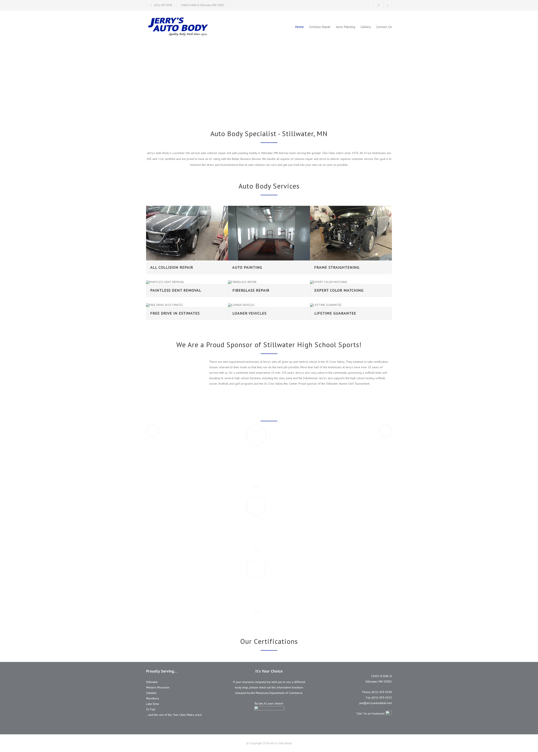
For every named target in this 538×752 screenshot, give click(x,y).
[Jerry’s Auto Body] (185, 26)
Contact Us (384, 27)
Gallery (366, 27)
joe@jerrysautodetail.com (375, 703)
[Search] (388, 5)
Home (299, 27)
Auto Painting (345, 27)
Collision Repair (320, 27)
